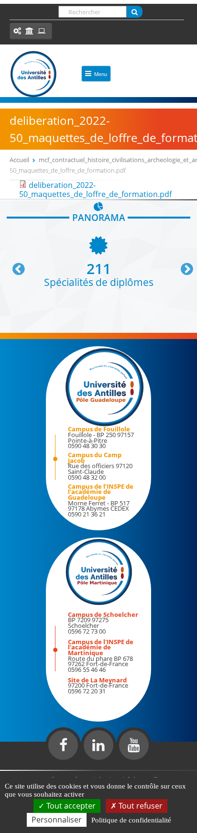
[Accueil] (33, 74)
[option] (98, 261)
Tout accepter (70, 805)
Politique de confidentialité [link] (131, 820)
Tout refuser (140, 805)
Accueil (19, 159)
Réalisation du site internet (31, 768)
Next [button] (182, 265)
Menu (100, 73)
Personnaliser (57, 819)
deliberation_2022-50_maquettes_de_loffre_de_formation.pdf (95, 189)
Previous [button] (14, 265)
